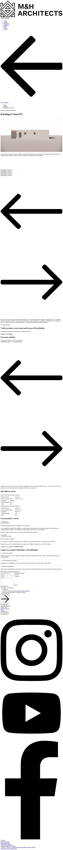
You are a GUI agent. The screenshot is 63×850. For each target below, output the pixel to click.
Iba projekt (5, 589)
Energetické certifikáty (6, 844)
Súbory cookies (31, 847)
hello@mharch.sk (5, 608)
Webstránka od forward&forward (9, 848)
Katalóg (6, 22)
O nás (5, 27)
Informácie (6, 25)
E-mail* (17, 574)
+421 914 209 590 (5, 606)
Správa (15, 585)
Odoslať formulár (5, 594)
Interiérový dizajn (5, 841)
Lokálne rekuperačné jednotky (8, 846)
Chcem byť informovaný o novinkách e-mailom (14, 592)
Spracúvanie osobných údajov (20, 847)
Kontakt (6, 29)
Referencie (6, 23)
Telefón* (17, 576)
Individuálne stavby (5, 843)
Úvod (5, 20)
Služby (5, 26)
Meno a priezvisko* (20, 573)
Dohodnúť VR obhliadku (7, 334)
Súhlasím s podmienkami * (16, 591)
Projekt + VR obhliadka (8, 588)
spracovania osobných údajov (22, 591)
